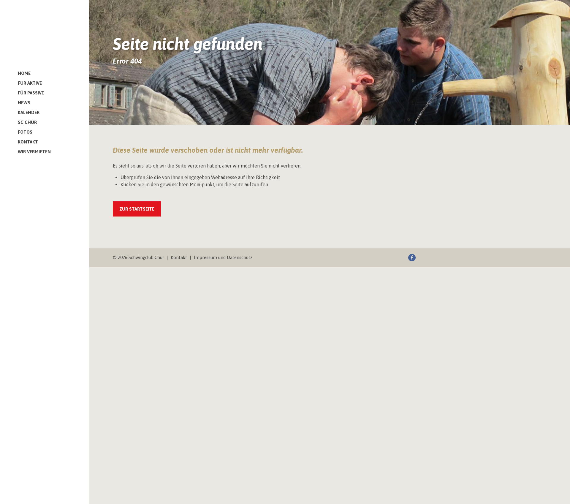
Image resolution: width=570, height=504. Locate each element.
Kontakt (179, 257)
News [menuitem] (24, 102)
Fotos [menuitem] (25, 132)
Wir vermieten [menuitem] (34, 151)
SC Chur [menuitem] (27, 122)
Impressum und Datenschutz (223, 257)
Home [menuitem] (24, 73)
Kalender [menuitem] (28, 112)
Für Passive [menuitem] (31, 92)
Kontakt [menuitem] (28, 141)
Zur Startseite (136, 208)
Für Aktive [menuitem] (30, 83)
